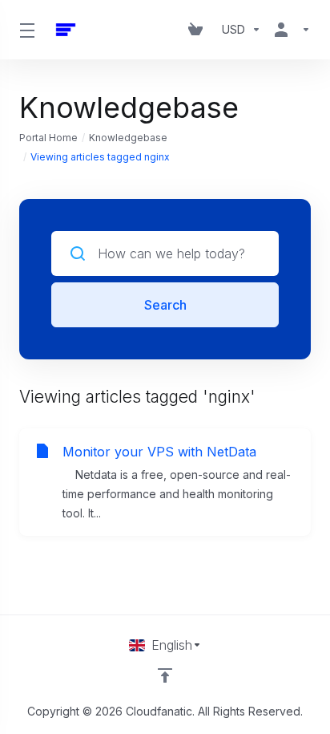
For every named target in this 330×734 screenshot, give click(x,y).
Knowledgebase (128, 138)
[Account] (289, 29)
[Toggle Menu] (26, 29)
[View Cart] (198, 29)
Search (165, 305)
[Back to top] (165, 675)
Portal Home (48, 138)
